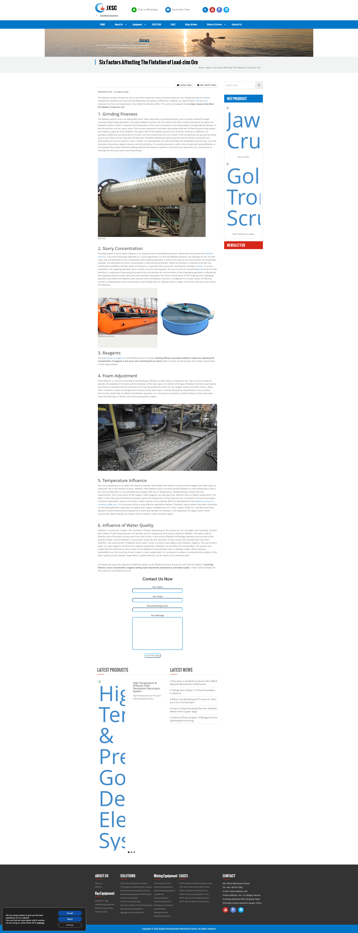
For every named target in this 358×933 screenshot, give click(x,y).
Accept (70, 913)
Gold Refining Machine (163, 887)
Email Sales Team (181, 9)
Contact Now (185, 85)
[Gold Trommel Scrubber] (243, 195)
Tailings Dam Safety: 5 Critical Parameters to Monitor (192, 692)
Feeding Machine (161, 912)
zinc (206, 100)
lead (197, 100)
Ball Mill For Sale (101, 901)
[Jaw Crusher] (243, 129)
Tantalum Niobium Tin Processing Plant (136, 905)
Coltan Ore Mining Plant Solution (134, 883)
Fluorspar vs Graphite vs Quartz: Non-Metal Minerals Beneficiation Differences (193, 683)
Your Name (157, 587)
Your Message (157, 615)
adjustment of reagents (113, 358)
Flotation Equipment (162, 901)
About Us (99, 883)
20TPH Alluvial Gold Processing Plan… (194, 901)
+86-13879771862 (207, 85)
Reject (70, 919)
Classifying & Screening (163, 905)
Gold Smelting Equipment (164, 890)
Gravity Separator (161, 898)
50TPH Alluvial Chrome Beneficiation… (195, 898)
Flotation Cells (101, 911)
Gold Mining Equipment (109, 15)
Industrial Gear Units (162, 883)
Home (201, 67)
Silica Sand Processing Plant (131, 909)
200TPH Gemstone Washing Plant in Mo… (196, 883)
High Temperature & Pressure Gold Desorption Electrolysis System (103, 687)
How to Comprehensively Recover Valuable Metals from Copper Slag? (193, 710)
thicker (200, 266)
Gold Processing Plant (129, 898)
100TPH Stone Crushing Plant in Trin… (194, 894)
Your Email (157, 596)
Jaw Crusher (243, 157)
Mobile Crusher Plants (104, 908)
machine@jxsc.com (239, 891)
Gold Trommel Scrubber (243, 234)
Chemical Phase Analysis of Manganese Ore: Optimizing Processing (194, 719)
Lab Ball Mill (159, 894)
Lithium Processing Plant (130, 901)
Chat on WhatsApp (148, 9)
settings (40, 923)
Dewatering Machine (162, 916)
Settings (70, 925)
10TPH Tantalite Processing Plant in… (194, 890)
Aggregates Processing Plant (132, 912)
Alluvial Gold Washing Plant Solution (135, 890)
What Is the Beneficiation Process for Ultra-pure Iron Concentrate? (193, 701)
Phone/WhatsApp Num (157, 605)
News (208, 67)
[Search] (259, 85)
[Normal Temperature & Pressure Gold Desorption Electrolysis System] (137, 765)
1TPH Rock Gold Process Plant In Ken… (195, 887)
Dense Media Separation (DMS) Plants (136, 894)
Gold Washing (159, 909)
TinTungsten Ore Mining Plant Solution (136, 887)
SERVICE (98, 887)
